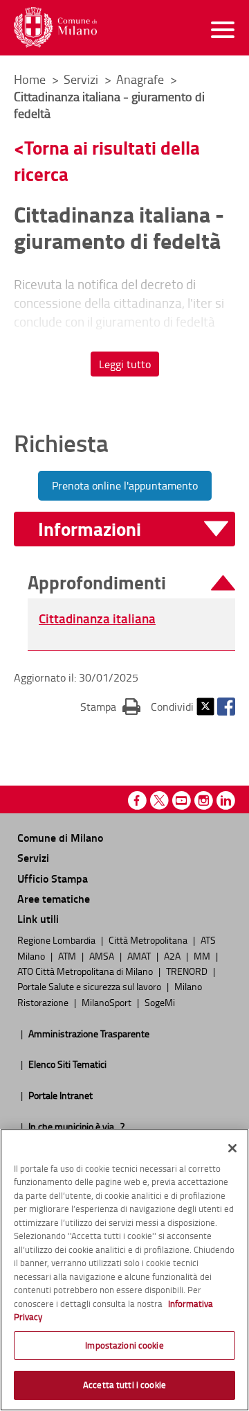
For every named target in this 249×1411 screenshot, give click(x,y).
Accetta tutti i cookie (124, 1384)
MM (203, 955)
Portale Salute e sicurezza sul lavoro (90, 986)
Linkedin (225, 800)
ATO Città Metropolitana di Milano (86, 971)
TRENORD (188, 971)
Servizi (82, 79)
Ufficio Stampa (52, 878)
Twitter (205, 707)
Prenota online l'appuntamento (125, 485)
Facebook (226, 707)
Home (30, 79)
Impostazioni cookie (124, 1345)
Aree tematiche (53, 898)
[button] (133, 529)
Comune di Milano (60, 837)
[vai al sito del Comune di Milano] (55, 27)
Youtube (181, 800)
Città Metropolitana (149, 939)
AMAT (140, 955)
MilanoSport (107, 1002)
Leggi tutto (125, 364)
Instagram (203, 800)
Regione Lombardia (57, 939)
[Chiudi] (232, 1148)
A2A (173, 955)
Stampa (110, 706)
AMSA (102, 955)
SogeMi (160, 1002)
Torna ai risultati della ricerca (107, 160)
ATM (68, 955)
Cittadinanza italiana (97, 618)
